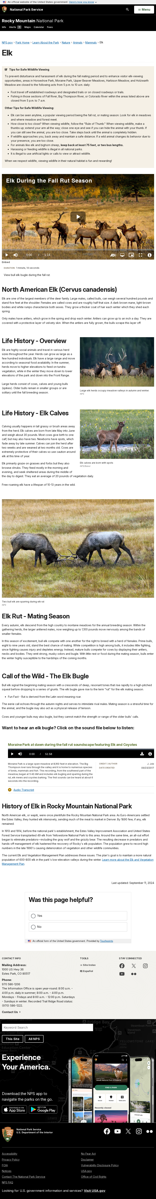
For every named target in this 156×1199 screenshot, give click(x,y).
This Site (12, 1039)
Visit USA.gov (94, 1191)
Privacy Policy (11, 1159)
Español (87, 971)
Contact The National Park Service (23, 1176)
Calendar (39, 27)
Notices (6, 1171)
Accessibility (9, 1153)
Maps (27, 27)
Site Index (89, 964)
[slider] (78, 249)
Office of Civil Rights (93, 1176)
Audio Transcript (24, 789)
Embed (6, 262)
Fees (50, 27)
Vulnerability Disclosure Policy (100, 1165)
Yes (39, 916)
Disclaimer (87, 1159)
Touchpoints (106, 941)
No (39, 927)
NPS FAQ (7, 1182)
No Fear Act (88, 1153)
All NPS (34, 1039)
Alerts (14, 27)
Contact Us (10, 1012)
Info (4, 27)
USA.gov (86, 1171)
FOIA (5, 1165)
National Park (32, 20)
